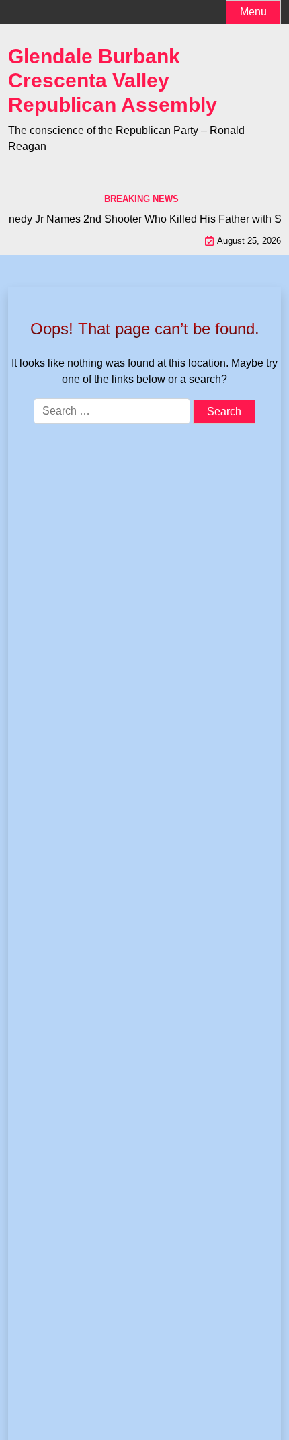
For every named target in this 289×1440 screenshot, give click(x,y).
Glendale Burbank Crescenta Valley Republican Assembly (112, 80)
